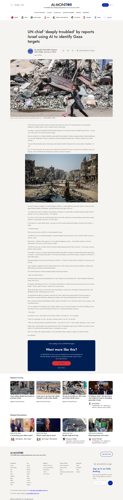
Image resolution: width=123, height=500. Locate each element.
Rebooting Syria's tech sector (99, 435)
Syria (11, 484)
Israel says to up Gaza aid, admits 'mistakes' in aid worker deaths (48, 397)
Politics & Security (39, 12)
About (77, 465)
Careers (78, 472)
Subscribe (105, 5)
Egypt (11, 478)
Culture (49, 12)
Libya (28, 476)
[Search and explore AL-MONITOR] (11, 5)
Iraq (28, 463)
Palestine (12, 476)
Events (22, 5)
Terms (59, 367)
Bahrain (28, 469)
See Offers (61, 363)
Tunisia (28, 480)
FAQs (61, 469)
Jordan (28, 465)
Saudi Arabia (13, 467)
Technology (57, 12)
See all (109, 17)
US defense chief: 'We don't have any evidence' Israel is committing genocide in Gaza (100, 398)
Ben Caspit (27, 439)
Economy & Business (68, 12)
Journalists (78, 467)
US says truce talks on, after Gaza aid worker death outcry (74, 397)
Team (77, 469)
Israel (11, 474)
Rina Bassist (19, 439)
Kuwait (28, 472)
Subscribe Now (106, 454)
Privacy (63, 367)
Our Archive (46, 474)
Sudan (28, 478)
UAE (11, 472)
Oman (28, 467)
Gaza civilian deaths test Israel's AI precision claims (22, 397)
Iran (11, 469)
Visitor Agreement (64, 465)
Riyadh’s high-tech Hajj (70, 435)
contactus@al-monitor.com (33, 493)
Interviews (86, 12)
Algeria (28, 484)
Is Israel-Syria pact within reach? (21, 435)
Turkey (11, 465)
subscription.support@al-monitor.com (39, 490)
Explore (78, 12)
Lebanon (12, 482)
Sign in (111, 5)
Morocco (29, 482)
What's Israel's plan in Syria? (46, 435)
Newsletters (17, 5)
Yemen (28, 474)
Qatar (11, 480)
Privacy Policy (63, 467)
